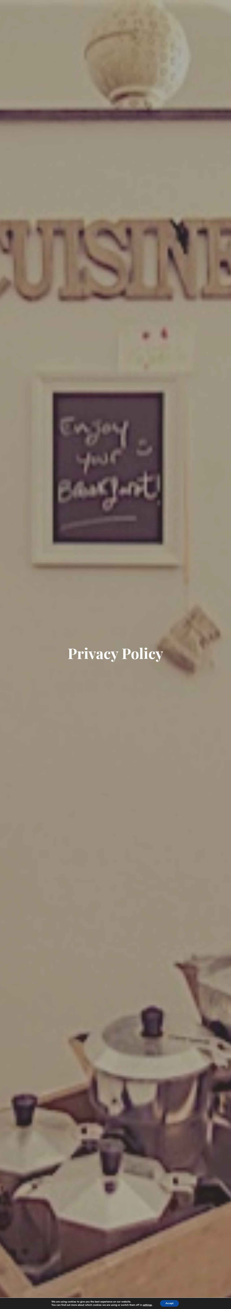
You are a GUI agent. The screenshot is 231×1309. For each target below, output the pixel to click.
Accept (169, 1303)
